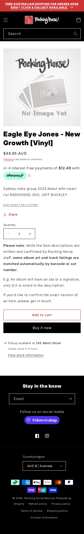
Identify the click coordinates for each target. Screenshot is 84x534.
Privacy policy (61, 503)
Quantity (9, 225)
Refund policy (38, 503)
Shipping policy (57, 510)
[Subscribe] (70, 399)
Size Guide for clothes (20, 204)
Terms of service (31, 510)
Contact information (44, 517)
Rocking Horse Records (39, 498)
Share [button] (13, 214)
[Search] (75, 34)
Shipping (8, 159)
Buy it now (42, 328)
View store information (25, 355)
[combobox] (42, 34)
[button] (6, 20)
